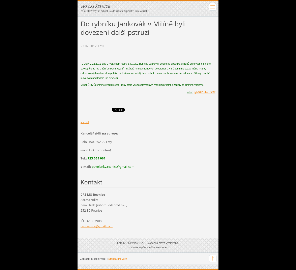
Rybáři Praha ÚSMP (204, 92)
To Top (212, 258)
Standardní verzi (117, 258)
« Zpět (85, 122)
